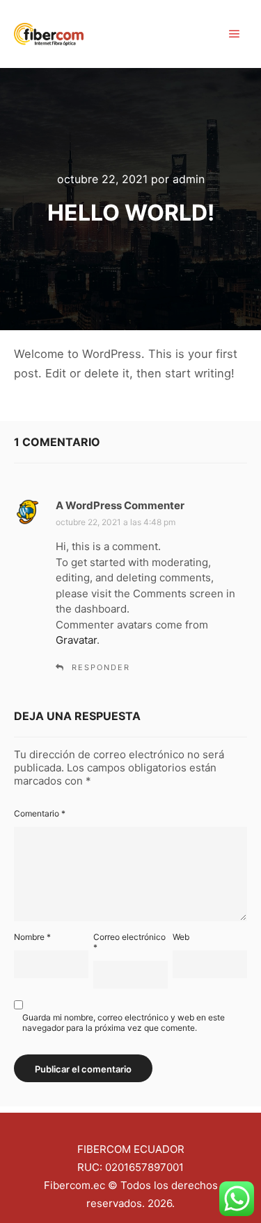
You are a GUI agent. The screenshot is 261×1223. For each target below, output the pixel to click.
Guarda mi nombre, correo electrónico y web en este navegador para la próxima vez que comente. (123, 1022)
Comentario (39, 813)
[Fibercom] (49, 34)
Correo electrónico (129, 942)
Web (181, 937)
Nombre (32, 937)
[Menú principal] (234, 34)
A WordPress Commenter (120, 505)
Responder (101, 667)
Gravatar (76, 640)
